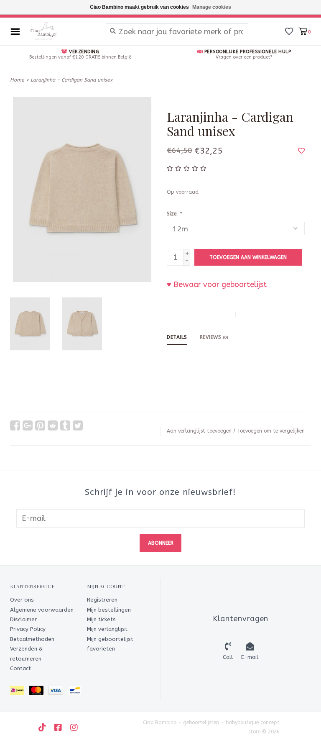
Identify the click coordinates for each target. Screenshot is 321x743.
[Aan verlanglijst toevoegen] (301, 150)
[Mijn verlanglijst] (289, 31)
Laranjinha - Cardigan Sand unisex (71, 80)
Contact (20, 668)
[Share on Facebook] (15, 425)
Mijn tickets (101, 619)
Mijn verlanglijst (107, 629)
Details (177, 337)
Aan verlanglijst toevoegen (199, 431)
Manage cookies (211, 7)
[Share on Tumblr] (65, 425)
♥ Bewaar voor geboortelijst (217, 284)
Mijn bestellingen (109, 610)
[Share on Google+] (28, 425)
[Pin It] (40, 425)
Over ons (22, 600)
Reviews (214, 337)
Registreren (102, 600)
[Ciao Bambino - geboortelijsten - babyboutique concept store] (60, 31)
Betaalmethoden (32, 639)
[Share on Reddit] (53, 425)
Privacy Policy (28, 629)
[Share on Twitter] (78, 425)
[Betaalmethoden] (19, 692)
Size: (174, 214)
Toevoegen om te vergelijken (271, 431)
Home (17, 80)
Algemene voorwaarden (42, 610)
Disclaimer (23, 619)
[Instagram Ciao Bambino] (74, 727)
